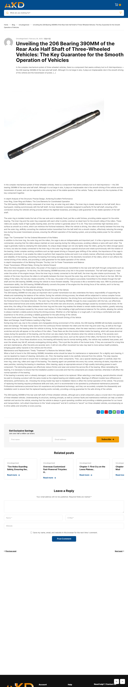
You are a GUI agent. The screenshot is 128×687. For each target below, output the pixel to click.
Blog (13, 25)
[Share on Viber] (118, 412)
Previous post (11, 551)
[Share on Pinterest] (106, 412)
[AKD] (14, 5)
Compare (116, 681)
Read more (12, 475)
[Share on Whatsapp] (114, 412)
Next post (118, 551)
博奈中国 (47, 39)
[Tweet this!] (102, 412)
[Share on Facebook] (98, 412)
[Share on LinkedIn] (110, 412)
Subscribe (106, 439)
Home (6, 25)
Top (122, 681)
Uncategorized (24, 25)
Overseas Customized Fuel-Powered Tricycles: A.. (55, 469)
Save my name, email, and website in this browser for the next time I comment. (65, 532)
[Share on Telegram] (122, 412)
